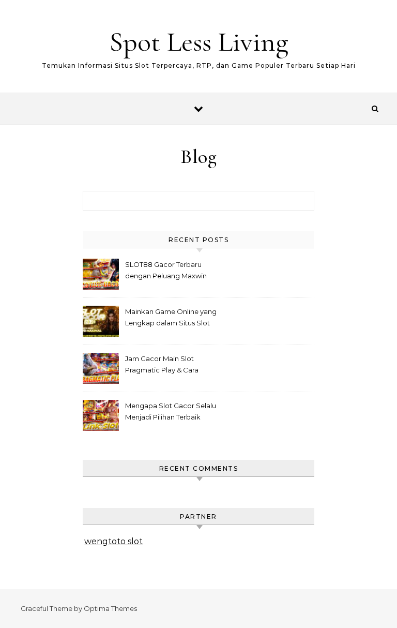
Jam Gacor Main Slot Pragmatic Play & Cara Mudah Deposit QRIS (161, 365)
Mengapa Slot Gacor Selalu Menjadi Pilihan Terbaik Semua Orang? (170, 412)
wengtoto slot (113, 541)
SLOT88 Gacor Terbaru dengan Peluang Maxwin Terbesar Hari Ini (166, 271)
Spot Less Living (198, 41)
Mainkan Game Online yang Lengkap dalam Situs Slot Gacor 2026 (171, 318)
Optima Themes (110, 608)
